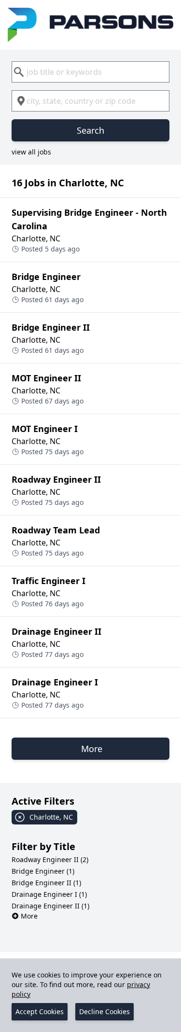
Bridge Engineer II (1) (46, 882)
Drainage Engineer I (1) (49, 894)
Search (90, 130)
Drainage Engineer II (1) (50, 905)
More (29, 915)
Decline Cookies (104, 1011)
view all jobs (31, 151)
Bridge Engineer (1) (43, 871)
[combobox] (90, 72)
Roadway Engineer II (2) (50, 859)
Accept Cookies (39, 1011)
